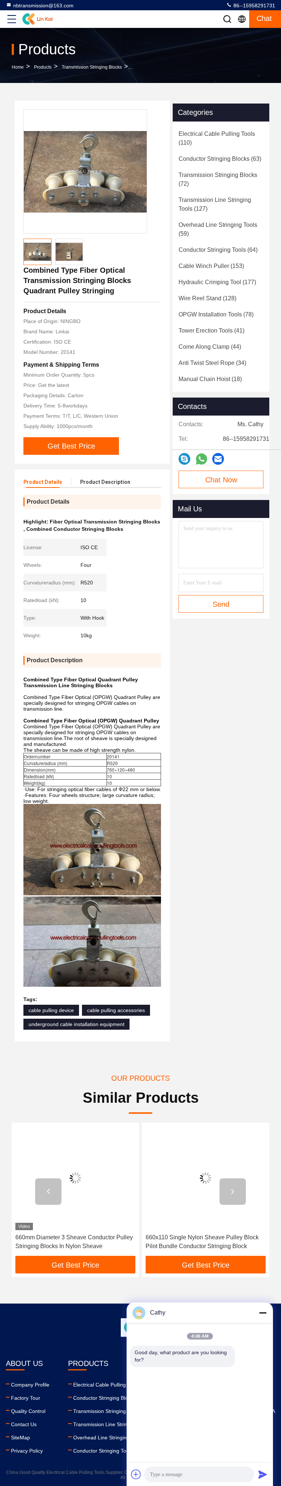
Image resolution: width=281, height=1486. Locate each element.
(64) (218, 250)
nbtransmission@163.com (43, 5)
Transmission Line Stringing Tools (112, 1424)
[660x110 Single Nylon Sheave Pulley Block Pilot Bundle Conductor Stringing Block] (206, 1178)
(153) (211, 266)
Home (18, 67)
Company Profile (30, 1385)
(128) (207, 298)
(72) (218, 179)
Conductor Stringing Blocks (104, 1398)
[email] (218, 459)
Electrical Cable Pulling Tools (106, 1385)
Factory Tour (25, 1398)
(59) (218, 229)
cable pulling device (51, 1010)
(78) (216, 314)
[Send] (263, 1474)
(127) (215, 204)
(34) (212, 363)
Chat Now (221, 480)
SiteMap (20, 1437)
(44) (210, 347)
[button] (48, 1191)
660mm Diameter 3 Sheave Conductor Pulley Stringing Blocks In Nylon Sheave (74, 1241)
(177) (217, 282)
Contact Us (24, 1424)
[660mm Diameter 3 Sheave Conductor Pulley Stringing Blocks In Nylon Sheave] (75, 1178)
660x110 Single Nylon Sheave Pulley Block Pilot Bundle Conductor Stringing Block (202, 1241)
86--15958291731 (253, 5)
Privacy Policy (27, 1451)
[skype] (184, 459)
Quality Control (28, 1411)
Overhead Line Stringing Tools (108, 1437)
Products (43, 67)
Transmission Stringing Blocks (92, 67)
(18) (210, 379)
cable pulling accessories (116, 1010)
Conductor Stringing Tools (103, 1451)
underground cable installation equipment (76, 1024)
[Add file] (136, 1474)
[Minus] (262, 1312)
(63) (220, 159)
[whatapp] (201, 459)
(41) (211, 330)
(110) (217, 138)
